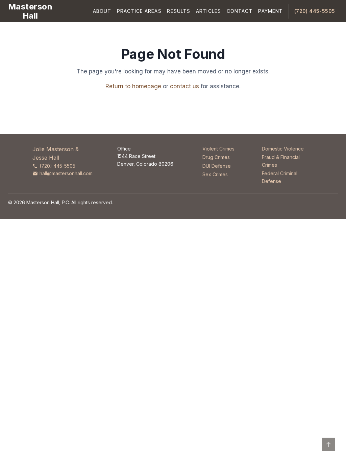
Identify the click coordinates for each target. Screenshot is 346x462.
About (102, 11)
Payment (270, 11)
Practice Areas (139, 11)
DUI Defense (216, 166)
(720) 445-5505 (314, 11)
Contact (240, 11)
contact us (184, 86)
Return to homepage (133, 86)
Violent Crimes (218, 149)
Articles (208, 11)
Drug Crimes (216, 157)
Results (178, 11)
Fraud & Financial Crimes (281, 160)
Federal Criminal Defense (279, 177)
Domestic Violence (283, 149)
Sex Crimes (215, 174)
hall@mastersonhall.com (66, 173)
